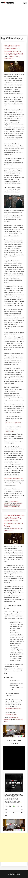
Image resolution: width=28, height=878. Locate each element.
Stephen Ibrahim (8, 58)
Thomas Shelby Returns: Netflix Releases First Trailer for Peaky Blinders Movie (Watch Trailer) (14, 520)
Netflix (14, 505)
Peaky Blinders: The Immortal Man (13, 478)
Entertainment (14, 501)
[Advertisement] (14, 20)
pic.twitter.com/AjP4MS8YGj (13, 423)
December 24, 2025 (11, 714)
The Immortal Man (14, 506)
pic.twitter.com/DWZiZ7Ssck (13, 708)
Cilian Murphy (8, 505)
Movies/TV (7, 503)
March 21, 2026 (10, 431)
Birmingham (18, 503)
